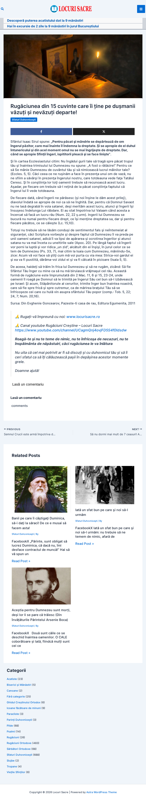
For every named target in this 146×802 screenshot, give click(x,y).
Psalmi (11, 731)
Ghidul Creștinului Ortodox (23, 702)
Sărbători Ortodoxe (19, 749)
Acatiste (12, 679)
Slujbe (11, 760)
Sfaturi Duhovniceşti (24, 119)
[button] (2, 9)
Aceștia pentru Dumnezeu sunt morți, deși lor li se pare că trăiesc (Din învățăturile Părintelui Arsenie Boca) (41, 615)
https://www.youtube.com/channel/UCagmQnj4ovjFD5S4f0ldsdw (71, 330)
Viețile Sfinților (16, 772)
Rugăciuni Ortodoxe (19, 743)
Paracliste (13, 714)
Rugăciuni (13, 737)
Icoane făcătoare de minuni (24, 708)
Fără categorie (16, 696)
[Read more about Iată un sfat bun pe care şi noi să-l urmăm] (104, 485)
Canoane (12, 690)
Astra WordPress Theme (101, 792)
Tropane (12, 766)
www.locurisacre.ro (83, 317)
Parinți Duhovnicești (19, 719)
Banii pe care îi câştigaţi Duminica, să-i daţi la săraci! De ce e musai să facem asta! (39, 523)
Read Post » (21, 561)
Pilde (10, 725)
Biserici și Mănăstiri (19, 684)
